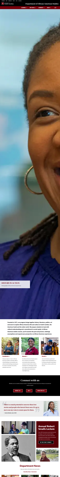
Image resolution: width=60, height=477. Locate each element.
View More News (27, 471)
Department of (41, 4)
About (48, 7)
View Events (34, 471)
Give (29, 390)
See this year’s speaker (45, 442)
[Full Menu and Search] (55, 7)
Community (40, 7)
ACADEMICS (23, 7)
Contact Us (17, 390)
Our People (32, 7)
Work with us (40, 390)
